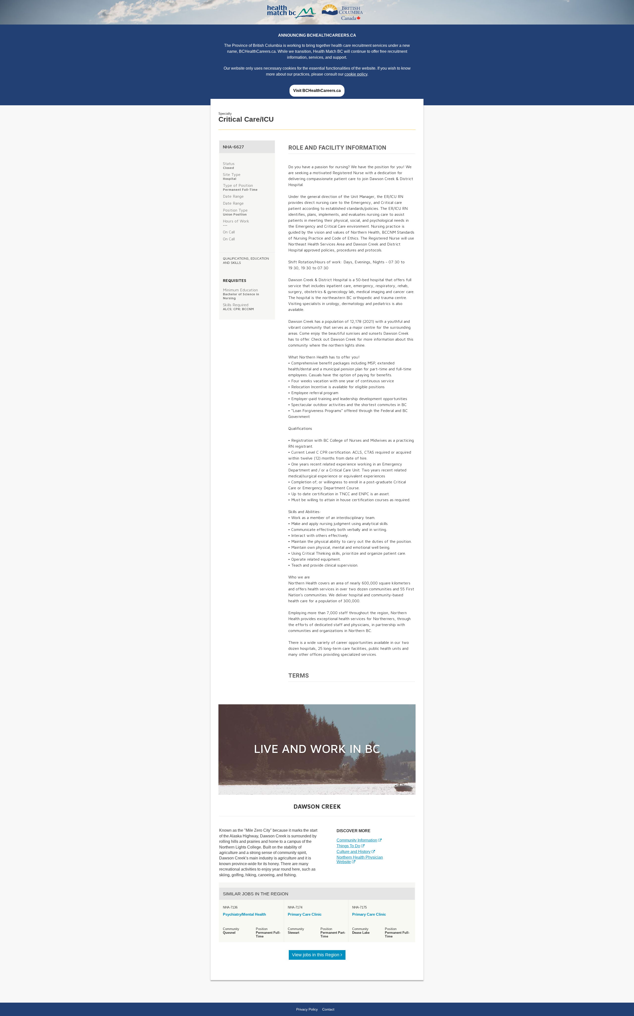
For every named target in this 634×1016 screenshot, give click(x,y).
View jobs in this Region (316, 954)
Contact (328, 1009)
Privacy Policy (307, 1009)
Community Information (357, 840)
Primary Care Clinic (304, 914)
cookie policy (355, 74)
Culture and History (353, 852)
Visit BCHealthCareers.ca (317, 90)
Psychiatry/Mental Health (244, 914)
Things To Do (348, 846)
